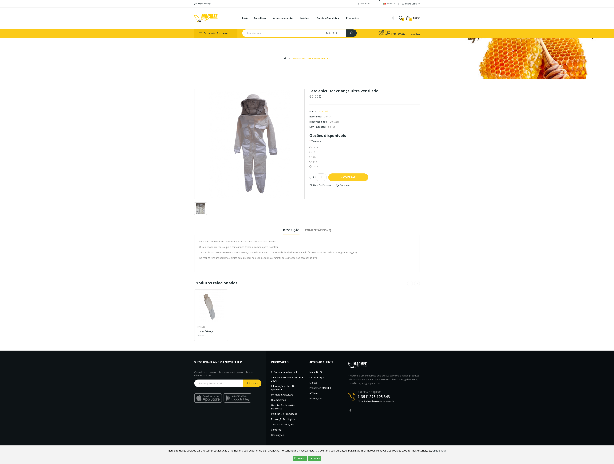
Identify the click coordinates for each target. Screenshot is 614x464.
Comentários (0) (318, 230)
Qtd (311, 177)
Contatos (276, 429)
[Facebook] (350, 410)
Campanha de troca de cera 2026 (287, 379)
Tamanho (317, 141)
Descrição (291, 230)
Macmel (323, 111)
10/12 (315, 166)
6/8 (314, 157)
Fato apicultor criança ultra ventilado (311, 58)
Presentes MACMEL (320, 387)
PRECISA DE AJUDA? (370, 392)
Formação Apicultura (282, 394)
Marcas (313, 382)
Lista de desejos (322, 185)
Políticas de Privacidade (284, 413)
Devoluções (277, 434)
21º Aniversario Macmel (284, 372)
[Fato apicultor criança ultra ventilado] (249, 144)
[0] (400, 18)
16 (314, 152)
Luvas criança (205, 331)
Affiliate (313, 393)
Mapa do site (316, 372)
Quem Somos (278, 399)
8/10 (315, 161)
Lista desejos (317, 377)
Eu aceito (299, 458)
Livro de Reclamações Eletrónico (283, 407)
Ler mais (315, 458)
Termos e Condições (282, 424)
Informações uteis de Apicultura (283, 387)
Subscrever (252, 383)
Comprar (349, 177)
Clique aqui (439, 450)
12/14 (315, 147)
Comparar (345, 185)
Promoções (315, 398)
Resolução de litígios (283, 419)
